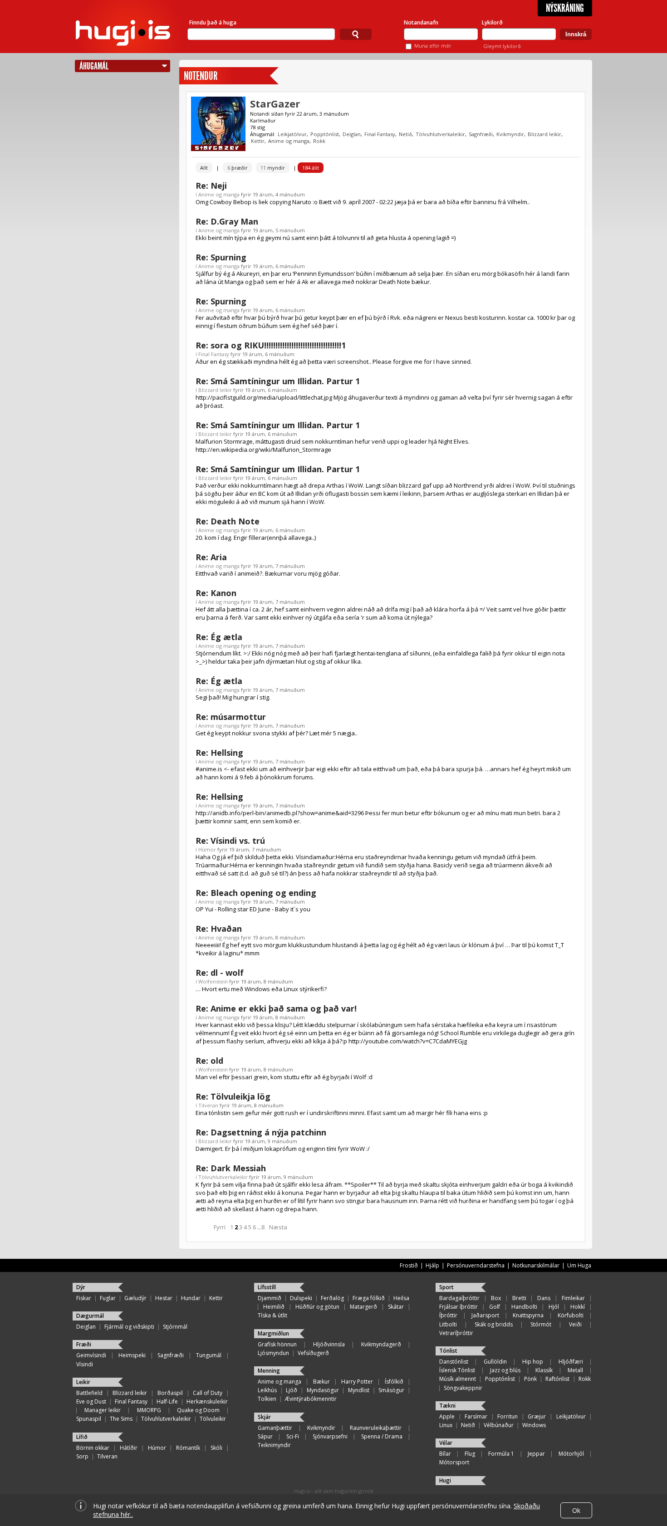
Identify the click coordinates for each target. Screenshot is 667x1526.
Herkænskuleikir (207, 1401)
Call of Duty (207, 1393)
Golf (494, 1307)
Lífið (82, 1437)
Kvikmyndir (510, 134)
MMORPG (149, 1410)
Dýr (80, 1287)
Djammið (269, 1298)
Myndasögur (323, 1390)
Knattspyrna (528, 1315)
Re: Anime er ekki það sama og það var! (276, 1008)
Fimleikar (573, 1298)
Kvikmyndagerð (381, 1344)
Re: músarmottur (231, 716)
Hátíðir (128, 1448)
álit (310, 167)
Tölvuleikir (213, 1419)
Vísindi (84, 1364)
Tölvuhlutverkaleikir (440, 134)
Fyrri (220, 1227)
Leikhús (267, 1390)
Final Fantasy (379, 134)
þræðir (237, 167)
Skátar (396, 1307)
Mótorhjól (571, 1454)
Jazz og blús (505, 1370)
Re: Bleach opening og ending (256, 892)
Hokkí (577, 1307)
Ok (576, 1510)
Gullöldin (495, 1361)
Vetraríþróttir (456, 1333)
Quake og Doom (198, 1410)
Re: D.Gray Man (227, 221)
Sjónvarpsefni (330, 1436)
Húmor (207, 849)
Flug (470, 1454)
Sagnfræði (481, 134)
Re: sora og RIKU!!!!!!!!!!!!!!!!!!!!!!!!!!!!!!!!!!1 (271, 345)
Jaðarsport (485, 1315)
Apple (447, 1416)
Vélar (445, 1443)
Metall (575, 1370)
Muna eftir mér (432, 45)
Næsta (278, 1227)
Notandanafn (421, 22)
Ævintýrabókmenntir (311, 1399)
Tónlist (448, 1351)
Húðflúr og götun (317, 1307)
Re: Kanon (216, 592)
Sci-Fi (292, 1436)
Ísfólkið (394, 1381)
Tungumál (208, 1355)
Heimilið (273, 1307)
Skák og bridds (494, 1324)
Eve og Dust (91, 1401)
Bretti (519, 1298)
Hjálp (432, 1265)
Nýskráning (565, 8)
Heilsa (401, 1298)
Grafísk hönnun (277, 1344)
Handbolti (524, 1307)
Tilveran (208, 1105)
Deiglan (352, 134)
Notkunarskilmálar (535, 1265)
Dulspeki (301, 1298)
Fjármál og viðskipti (129, 1326)
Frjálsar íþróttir (458, 1307)
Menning (269, 1370)
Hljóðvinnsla (329, 1344)
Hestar (163, 1298)
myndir (272, 167)
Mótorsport (454, 1462)
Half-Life (167, 1401)
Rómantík (188, 1448)
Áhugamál (93, 66)
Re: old (209, 1060)
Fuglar (108, 1298)
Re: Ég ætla (219, 636)
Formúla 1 (501, 1454)
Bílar (445, 1454)
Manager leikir (102, 1410)
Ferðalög (332, 1298)
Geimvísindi (91, 1355)
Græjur (537, 1416)
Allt (204, 167)
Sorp (82, 1456)
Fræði (83, 1344)
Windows (534, 1425)
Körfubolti (571, 1315)
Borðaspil (170, 1393)
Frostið (409, 1265)
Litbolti (448, 1324)
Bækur (321, 1381)
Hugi (445, 1480)
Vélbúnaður (499, 1425)
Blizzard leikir (544, 134)
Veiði (575, 1324)
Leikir (83, 1382)
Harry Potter (357, 1381)
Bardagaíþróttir (459, 1298)
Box (496, 1298)
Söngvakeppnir (463, 1388)
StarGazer (275, 103)
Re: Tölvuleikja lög (233, 1096)
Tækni (447, 1405)
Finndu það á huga (212, 22)
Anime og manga (288, 140)
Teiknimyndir (274, 1445)
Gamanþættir (275, 1428)
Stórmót (540, 1324)
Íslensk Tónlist (457, 1370)
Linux (445, 1425)
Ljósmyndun (273, 1353)
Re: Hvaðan (219, 928)
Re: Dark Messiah (231, 1168)
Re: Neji (211, 185)
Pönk (530, 1379)
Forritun (507, 1416)
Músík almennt (457, 1379)
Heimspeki (132, 1355)
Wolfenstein (213, 981)
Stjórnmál (175, 1326)
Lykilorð (492, 22)
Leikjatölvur (292, 134)
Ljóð (291, 1390)
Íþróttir (448, 1315)
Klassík (544, 1370)
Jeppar (536, 1454)
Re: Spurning (221, 257)
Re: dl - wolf (220, 972)
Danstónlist (453, 1361)
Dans (543, 1298)
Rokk (319, 140)
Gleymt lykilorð (502, 46)
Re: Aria (211, 557)
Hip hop (532, 1361)
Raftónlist (557, 1379)
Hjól (554, 1307)
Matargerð (363, 1307)
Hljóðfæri (571, 1361)
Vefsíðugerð (313, 1353)
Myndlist (358, 1390)
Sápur (265, 1436)
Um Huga (579, 1265)
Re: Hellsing (219, 752)
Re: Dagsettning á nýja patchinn (261, 1132)
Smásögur (391, 1390)
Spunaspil (88, 1419)
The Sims (121, 1419)
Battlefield (89, 1393)
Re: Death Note (228, 521)
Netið (405, 134)
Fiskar (83, 1298)
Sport (446, 1287)
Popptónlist (324, 134)
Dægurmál (90, 1316)
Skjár (264, 1417)
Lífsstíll (267, 1287)
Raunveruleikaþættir (376, 1428)
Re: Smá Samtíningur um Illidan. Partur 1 (278, 381)
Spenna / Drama (381, 1436)
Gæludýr (135, 1298)
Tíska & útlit (272, 1315)
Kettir (258, 140)
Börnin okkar (92, 1448)
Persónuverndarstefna (476, 1265)
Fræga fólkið (369, 1298)
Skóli (216, 1448)
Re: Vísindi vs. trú (230, 840)
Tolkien (267, 1399)
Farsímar (476, 1416)
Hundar (191, 1298)
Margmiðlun (273, 1333)
